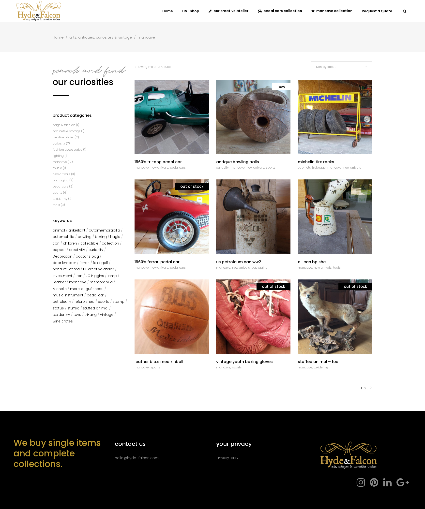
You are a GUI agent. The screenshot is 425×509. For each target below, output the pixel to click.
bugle (115, 236)
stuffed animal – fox (318, 361)
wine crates (63, 321)
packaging (260, 267)
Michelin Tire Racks (316, 162)
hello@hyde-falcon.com (137, 457)
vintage (106, 314)
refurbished (84, 301)
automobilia (63, 236)
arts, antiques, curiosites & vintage (100, 37)
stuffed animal (95, 308)
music (57, 168)
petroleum (62, 301)
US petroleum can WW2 (238, 262)
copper (59, 249)
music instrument (68, 295)
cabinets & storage (312, 167)
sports (270, 167)
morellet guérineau (87, 288)
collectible (89, 243)
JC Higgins (95, 275)
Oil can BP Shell (313, 262)
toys (77, 314)
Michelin (60, 288)
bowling (84, 236)
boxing (101, 236)
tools (337, 267)
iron (79, 275)
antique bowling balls (237, 162)
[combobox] (341, 66)
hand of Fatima (66, 269)
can (56, 243)
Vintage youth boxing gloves (244, 361)
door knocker (64, 262)
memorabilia (101, 282)
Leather (59, 282)
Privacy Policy (228, 458)
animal (59, 230)
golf (104, 262)
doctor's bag (87, 256)
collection (110, 243)
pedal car (95, 295)
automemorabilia (104, 230)
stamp (118, 301)
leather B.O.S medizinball (159, 361)
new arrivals (159, 167)
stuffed (73, 308)
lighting (58, 156)
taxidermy (321, 367)
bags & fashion (64, 125)
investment (62, 275)
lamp (112, 275)
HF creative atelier (98, 269)
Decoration (62, 256)
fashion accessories (67, 149)
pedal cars (178, 167)
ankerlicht (76, 230)
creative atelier (63, 137)
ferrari (84, 262)
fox (95, 262)
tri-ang (91, 314)
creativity (77, 249)
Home (58, 37)
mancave (142, 167)
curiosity (222, 167)
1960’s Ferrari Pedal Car (157, 262)
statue (58, 308)
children (70, 243)
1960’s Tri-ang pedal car (158, 162)
